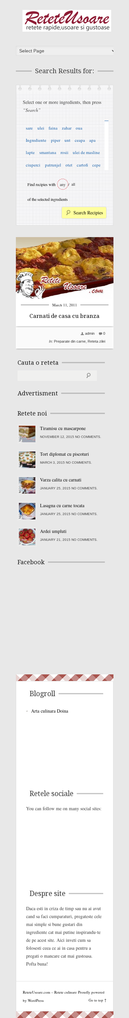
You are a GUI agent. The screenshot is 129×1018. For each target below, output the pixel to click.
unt (67, 140)
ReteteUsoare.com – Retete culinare (66, 21)
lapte (30, 152)
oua (79, 128)
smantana (47, 152)
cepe (96, 165)
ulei (40, 128)
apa (92, 140)
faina (53, 128)
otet (68, 165)
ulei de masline (86, 152)
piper (55, 140)
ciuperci (33, 165)
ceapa (80, 140)
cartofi (82, 165)
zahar (66, 128)
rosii (64, 152)
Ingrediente (36, 140)
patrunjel (53, 165)
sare (29, 128)
